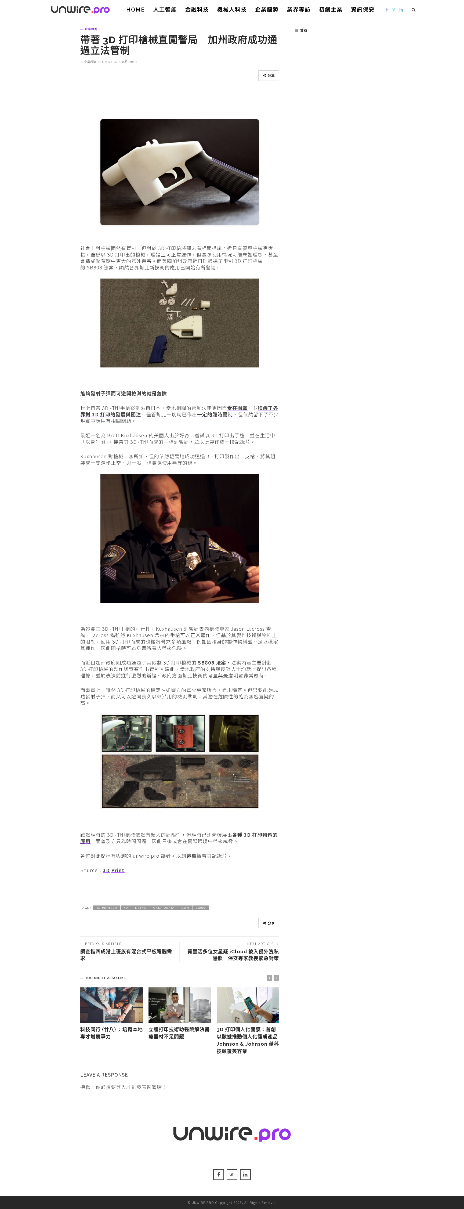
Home (135, 9)
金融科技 (197, 9)
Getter (107, 61)
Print (118, 870)
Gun (185, 907)
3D (106, 870)
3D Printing (135, 907)
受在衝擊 (237, 407)
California (164, 907)
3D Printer (106, 907)
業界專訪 (299, 9)
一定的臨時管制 (215, 414)
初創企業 (331, 9)
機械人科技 (232, 9)
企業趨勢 (267, 9)
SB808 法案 (212, 662)
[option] (111, 1014)
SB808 (201, 907)
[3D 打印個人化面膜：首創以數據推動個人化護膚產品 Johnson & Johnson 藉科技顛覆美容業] (248, 1005)
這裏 (191, 855)
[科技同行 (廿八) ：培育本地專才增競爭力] (111, 1005)
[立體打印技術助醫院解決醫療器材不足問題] (179, 1005)
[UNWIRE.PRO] (80, 8)
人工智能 (165, 9)
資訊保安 (363, 9)
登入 (121, 1086)
